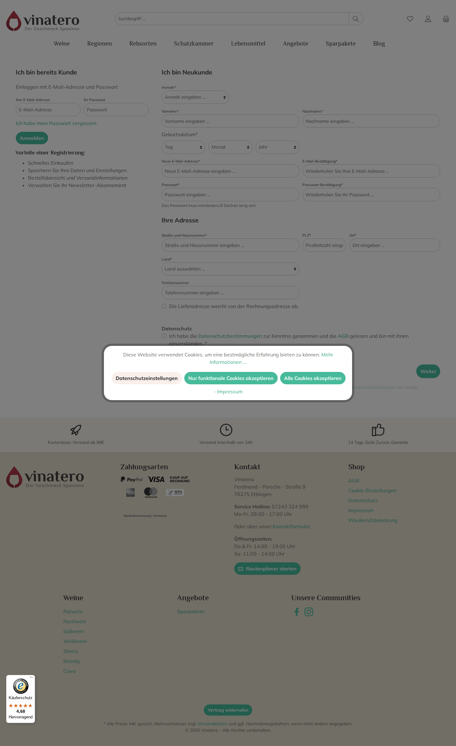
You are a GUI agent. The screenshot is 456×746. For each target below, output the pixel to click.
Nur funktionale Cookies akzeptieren (231, 378)
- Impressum (228, 391)
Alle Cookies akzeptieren (313, 378)
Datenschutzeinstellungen (147, 378)
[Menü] (31, 678)
